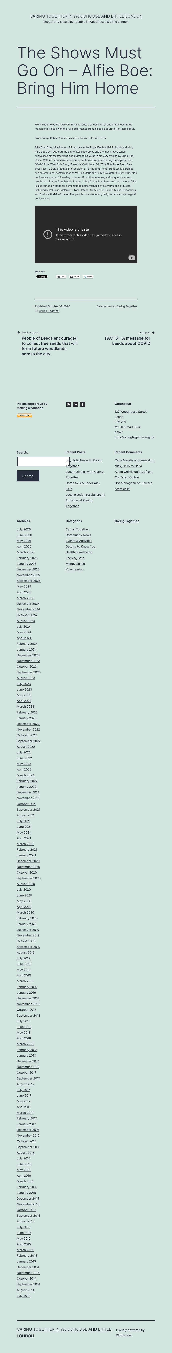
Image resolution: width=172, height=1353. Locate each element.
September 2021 (28, 809)
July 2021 (23, 821)
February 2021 (27, 849)
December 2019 (28, 929)
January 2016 (26, 1192)
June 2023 (24, 689)
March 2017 (25, 1112)
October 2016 (26, 1141)
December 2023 (28, 655)
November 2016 (28, 1135)
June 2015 (24, 1233)
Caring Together (49, 310)
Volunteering (75, 569)
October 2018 (26, 1009)
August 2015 (25, 1221)
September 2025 (29, 580)
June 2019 (24, 964)
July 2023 (24, 684)
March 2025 (25, 598)
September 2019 (28, 947)
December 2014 (28, 1267)
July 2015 (23, 1227)
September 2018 (28, 1015)
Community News (78, 535)
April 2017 (24, 1107)
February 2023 (27, 712)
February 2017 (27, 1118)
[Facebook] (82, 404)
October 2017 (26, 1072)
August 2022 (26, 746)
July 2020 (24, 889)
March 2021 (25, 844)
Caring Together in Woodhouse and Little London (86, 16)
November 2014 (28, 1273)
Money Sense (75, 563)
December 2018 (28, 998)
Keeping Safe (75, 558)
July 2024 (24, 626)
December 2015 (28, 1198)
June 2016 (24, 1164)
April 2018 (24, 1038)
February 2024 (27, 643)
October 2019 (26, 941)
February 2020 (27, 918)
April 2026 (24, 546)
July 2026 (24, 529)
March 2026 (25, 552)
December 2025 (28, 569)
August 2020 (26, 884)
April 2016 (24, 1175)
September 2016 (28, 1147)
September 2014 (28, 1284)
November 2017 (28, 1067)
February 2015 (27, 1255)
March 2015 (25, 1250)
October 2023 (27, 666)
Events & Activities (79, 541)
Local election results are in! (85, 494)
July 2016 (23, 1158)
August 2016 (25, 1152)
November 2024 (28, 609)
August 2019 (25, 952)
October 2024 (27, 615)
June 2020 (24, 895)
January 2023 (26, 718)
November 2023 (28, 661)
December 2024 (28, 603)
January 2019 (26, 992)
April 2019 (24, 975)
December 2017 (28, 1061)
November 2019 (28, 935)
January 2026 (26, 563)
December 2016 (28, 1130)
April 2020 (24, 907)
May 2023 (24, 695)
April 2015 (24, 1244)
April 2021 (24, 838)
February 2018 (27, 1050)
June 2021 (24, 826)
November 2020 (28, 867)
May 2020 (24, 901)
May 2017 (23, 1101)
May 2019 (24, 969)
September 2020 (29, 878)
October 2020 (27, 872)
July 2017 (23, 1090)
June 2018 (24, 1027)
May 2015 (24, 1238)
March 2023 (25, 706)
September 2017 (28, 1078)
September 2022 (29, 741)
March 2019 (25, 981)
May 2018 (24, 1032)
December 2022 (28, 724)
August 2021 (25, 815)
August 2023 (26, 678)
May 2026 (24, 541)
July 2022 (24, 752)
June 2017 (24, 1095)
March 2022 (25, 775)
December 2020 (28, 861)
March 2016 (25, 1181)
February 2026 (27, 558)
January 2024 (27, 649)
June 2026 (24, 535)
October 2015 (26, 1210)
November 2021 (28, 798)
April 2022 (24, 769)
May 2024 (24, 632)
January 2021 (26, 855)
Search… (23, 452)
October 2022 (27, 735)
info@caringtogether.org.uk (134, 437)
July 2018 (23, 1021)
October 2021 (26, 804)
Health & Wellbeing (79, 552)
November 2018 (28, 1004)
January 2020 (26, 924)
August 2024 (26, 621)
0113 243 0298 (130, 427)
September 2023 (29, 672)
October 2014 (26, 1278)
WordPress (123, 1335)
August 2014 (26, 1290)
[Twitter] (76, 404)
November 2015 (28, 1204)
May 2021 (24, 832)
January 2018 (26, 1055)
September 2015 (28, 1215)
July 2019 (23, 958)
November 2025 (28, 575)
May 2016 (24, 1170)
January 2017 (26, 1124)
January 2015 (26, 1261)
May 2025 (24, 586)
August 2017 (25, 1084)
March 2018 (25, 1044)
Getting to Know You (80, 546)
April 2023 (24, 701)
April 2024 (24, 638)
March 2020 (25, 912)
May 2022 (24, 763)
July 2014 (23, 1295)
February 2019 (27, 987)
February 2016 (27, 1187)
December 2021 (28, 792)
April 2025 (24, 592)
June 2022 (24, 758)
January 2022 (26, 786)
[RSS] (69, 404)
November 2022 (28, 729)
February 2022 (27, 781)
